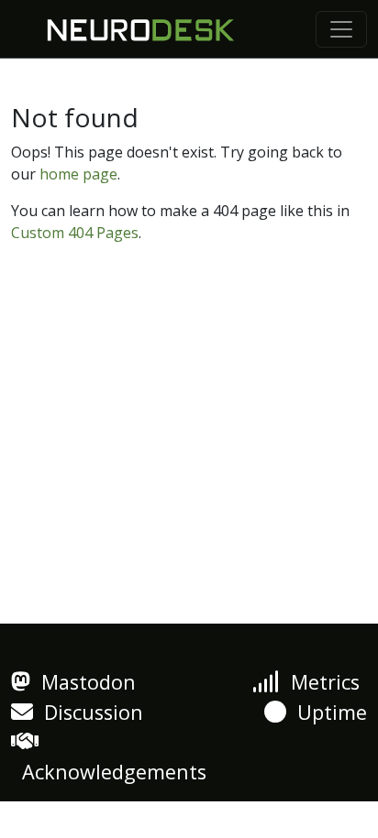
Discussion (88, 712)
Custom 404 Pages (75, 233)
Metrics (320, 682)
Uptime (326, 712)
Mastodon (83, 682)
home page (78, 174)
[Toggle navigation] (341, 29)
